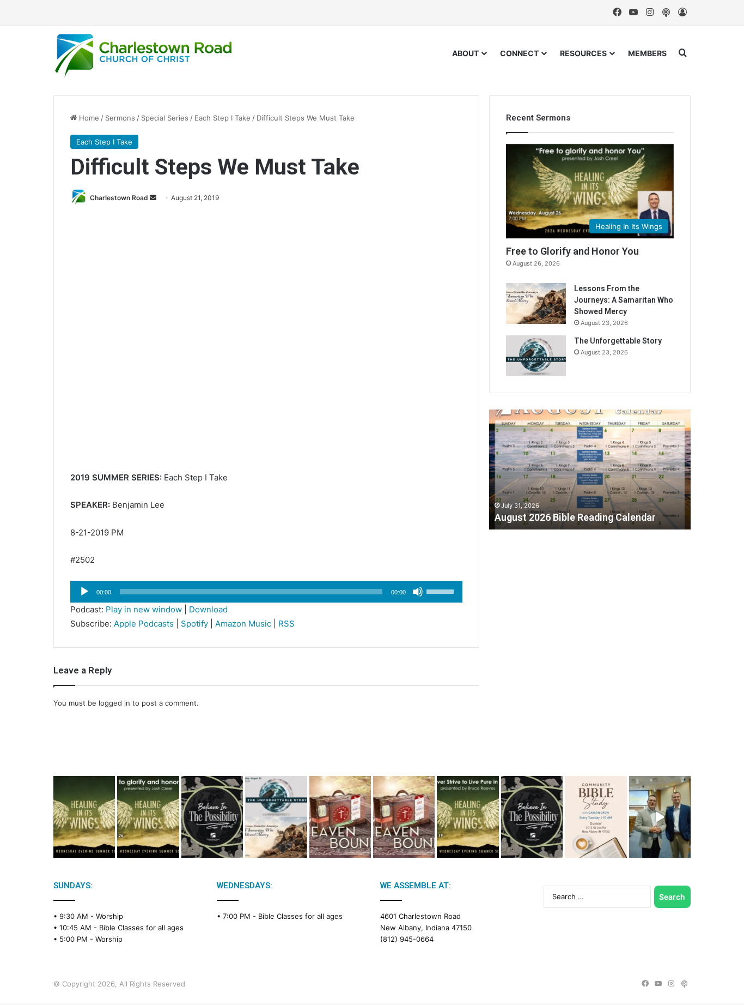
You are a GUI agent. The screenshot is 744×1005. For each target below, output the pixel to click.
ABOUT (465, 53)
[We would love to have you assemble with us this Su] (276, 817)
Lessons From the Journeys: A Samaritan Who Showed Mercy (623, 300)
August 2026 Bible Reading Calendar (575, 517)
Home (88, 117)
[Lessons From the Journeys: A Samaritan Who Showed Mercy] (536, 303)
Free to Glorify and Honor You (572, 251)
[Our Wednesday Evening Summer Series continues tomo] (467, 817)
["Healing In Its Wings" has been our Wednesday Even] (84, 817)
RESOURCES (583, 53)
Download (208, 609)
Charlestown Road (119, 198)
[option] (590, 469)
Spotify (194, 623)
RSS (286, 623)
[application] (266, 592)
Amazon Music (243, 623)
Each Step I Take (222, 117)
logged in (114, 703)
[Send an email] (153, 198)
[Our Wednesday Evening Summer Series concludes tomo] (148, 817)
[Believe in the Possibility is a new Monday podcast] (212, 817)
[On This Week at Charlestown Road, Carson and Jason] (404, 817)
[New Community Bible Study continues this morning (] (595, 817)
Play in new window (144, 609)
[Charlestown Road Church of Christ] (143, 56)
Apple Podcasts (144, 623)
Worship (109, 916)
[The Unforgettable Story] (536, 355)
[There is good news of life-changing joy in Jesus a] (660, 817)
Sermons (120, 117)
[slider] (441, 590)
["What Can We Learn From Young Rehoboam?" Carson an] (340, 817)
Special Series (164, 117)
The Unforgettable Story (618, 340)
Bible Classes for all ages (141, 927)
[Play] (84, 591)
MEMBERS (647, 53)
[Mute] (417, 591)
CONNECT (519, 53)
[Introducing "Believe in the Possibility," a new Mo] (532, 817)
